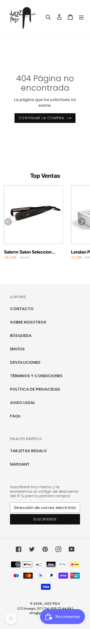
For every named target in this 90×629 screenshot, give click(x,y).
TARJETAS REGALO (28, 451)
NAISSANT (20, 464)
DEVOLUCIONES (25, 362)
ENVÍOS (17, 349)
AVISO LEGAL (22, 403)
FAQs (15, 416)
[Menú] (81, 16)
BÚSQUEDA (21, 335)
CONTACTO (22, 309)
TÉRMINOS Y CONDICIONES (36, 376)
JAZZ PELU (52, 603)
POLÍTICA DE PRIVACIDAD (35, 389)
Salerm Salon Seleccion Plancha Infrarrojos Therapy (32, 252)
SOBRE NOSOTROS (28, 322)
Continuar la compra (41, 117)
